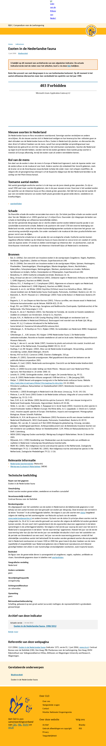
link (69, 66)
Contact (46, 709)
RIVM (26, 725)
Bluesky (82, 725)
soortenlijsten (16, 204)
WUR (11, 727)
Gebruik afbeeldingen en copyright (57, 729)
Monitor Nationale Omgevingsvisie (57, 712)
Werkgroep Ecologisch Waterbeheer (25, 467)
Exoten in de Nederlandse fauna (32, 647)
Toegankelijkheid (49, 736)
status (82, 513)
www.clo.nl (84, 647)
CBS (15, 725)
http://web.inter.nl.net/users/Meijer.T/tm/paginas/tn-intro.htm (36, 383)
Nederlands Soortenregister (21, 464)
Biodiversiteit (23, 54)
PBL (20, 725)
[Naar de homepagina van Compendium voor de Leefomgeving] (53, 11)
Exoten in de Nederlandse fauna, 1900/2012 (35, 626)
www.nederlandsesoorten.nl (20, 518)
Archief (46, 725)
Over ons (46, 701)
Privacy (46, 732)
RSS (80, 729)
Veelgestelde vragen (51, 705)
